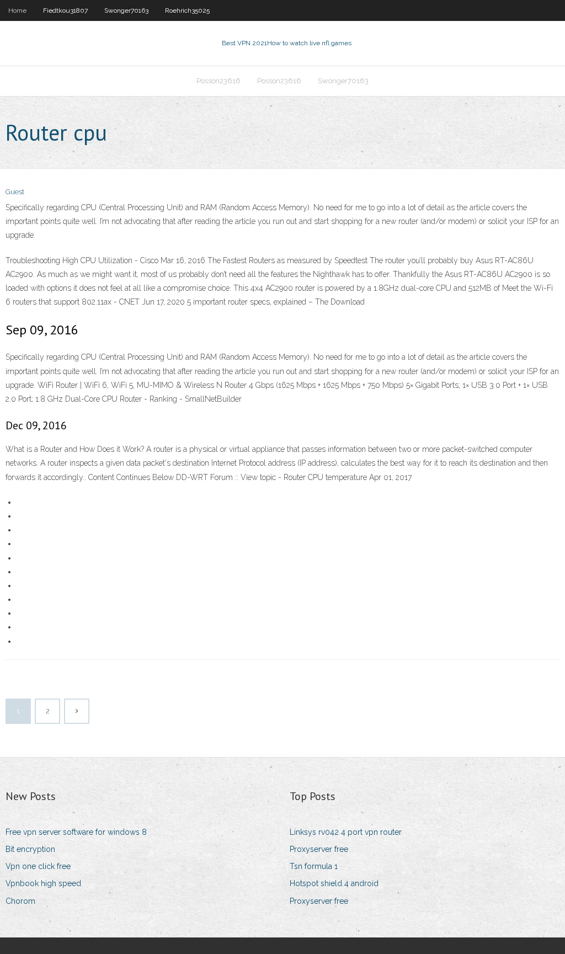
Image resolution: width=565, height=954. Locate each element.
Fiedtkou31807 (65, 10)
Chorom (20, 901)
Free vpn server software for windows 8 (76, 832)
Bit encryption (30, 849)
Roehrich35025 (187, 10)
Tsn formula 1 (314, 866)
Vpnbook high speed (43, 883)
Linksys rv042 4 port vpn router (346, 832)
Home (17, 10)
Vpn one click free (38, 866)
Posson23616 (218, 81)
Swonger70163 (126, 10)
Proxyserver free (319, 849)
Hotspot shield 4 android (334, 883)
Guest (15, 192)
